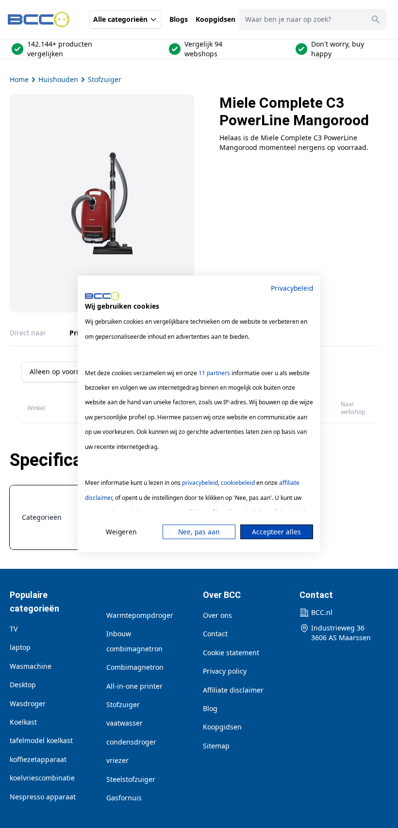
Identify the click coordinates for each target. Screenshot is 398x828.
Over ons (217, 615)
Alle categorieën (120, 19)
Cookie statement (231, 652)
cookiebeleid (238, 483)
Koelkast (23, 722)
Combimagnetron (135, 667)
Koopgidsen (215, 19)
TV (13, 628)
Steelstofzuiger (130, 779)
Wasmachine (30, 666)
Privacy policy (225, 671)
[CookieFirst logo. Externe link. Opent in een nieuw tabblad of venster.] (102, 296)
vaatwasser (124, 723)
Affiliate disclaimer (233, 690)
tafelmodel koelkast (41, 740)
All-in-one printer (134, 686)
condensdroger (131, 741)
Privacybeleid (292, 288)
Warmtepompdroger (139, 615)
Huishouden (58, 79)
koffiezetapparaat (38, 759)
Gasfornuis (124, 797)
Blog (210, 708)
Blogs (178, 19)
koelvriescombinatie (42, 777)
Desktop (23, 684)
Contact (215, 633)
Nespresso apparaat (43, 796)
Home (19, 79)
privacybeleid (200, 483)
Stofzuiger (104, 79)
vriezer (117, 760)
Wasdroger (28, 703)
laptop (20, 647)
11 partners (214, 372)
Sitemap (216, 745)
